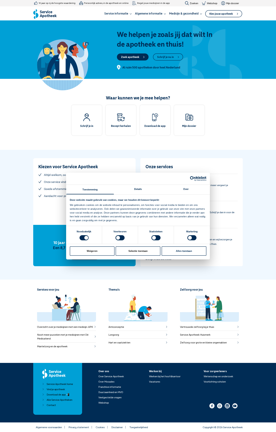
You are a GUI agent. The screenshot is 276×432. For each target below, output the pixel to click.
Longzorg (113, 334)
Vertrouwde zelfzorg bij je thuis (197, 327)
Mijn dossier (232, 3)
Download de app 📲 (58, 394)
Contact (51, 405)
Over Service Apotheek (111, 376)
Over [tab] (186, 189)
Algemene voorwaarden (49, 427)
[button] (118, 14)
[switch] (120, 237)
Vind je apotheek (56, 389)
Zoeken (194, 3)
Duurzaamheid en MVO (110, 392)
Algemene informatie (148, 13)
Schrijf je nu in (165, 57)
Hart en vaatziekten (119, 342)
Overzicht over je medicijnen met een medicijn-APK (65, 327)
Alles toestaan (184, 251)
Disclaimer (117, 427)
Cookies (100, 427)
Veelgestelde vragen (110, 397)
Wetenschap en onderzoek (218, 376)
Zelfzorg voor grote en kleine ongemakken (203, 342)
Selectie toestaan (138, 251)
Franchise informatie (109, 387)
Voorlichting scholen (215, 381)
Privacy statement (79, 427)
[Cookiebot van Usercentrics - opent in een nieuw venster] (192, 178)
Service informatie (116, 13)
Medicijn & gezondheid (184, 13)
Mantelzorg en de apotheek (52, 346)
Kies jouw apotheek (221, 13)
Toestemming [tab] (90, 189)
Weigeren (92, 251)
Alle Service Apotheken (59, 400)
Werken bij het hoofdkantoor (164, 376)
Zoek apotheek (130, 57)
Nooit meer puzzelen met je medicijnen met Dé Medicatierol (62, 336)
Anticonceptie (116, 327)
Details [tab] (138, 189)
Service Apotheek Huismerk (195, 334)
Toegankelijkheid (138, 427)
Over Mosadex (106, 381)
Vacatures (154, 381)
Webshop (212, 3)
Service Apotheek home (60, 384)
